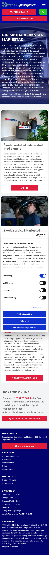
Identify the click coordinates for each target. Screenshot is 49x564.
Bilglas (4, 466)
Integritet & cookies (10, 547)
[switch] (42, 283)
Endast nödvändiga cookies (24, 327)
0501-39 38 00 (10, 332)
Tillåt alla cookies (24, 314)
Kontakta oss (9, 483)
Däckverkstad (7, 469)
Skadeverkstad (8, 463)
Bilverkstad (6, 459)
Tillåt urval (24, 321)
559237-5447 (13, 440)
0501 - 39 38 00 (10, 480)
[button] (43, 4)
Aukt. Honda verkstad (10, 456)
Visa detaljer (36, 307)
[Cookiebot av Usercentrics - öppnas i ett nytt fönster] (35, 235)
